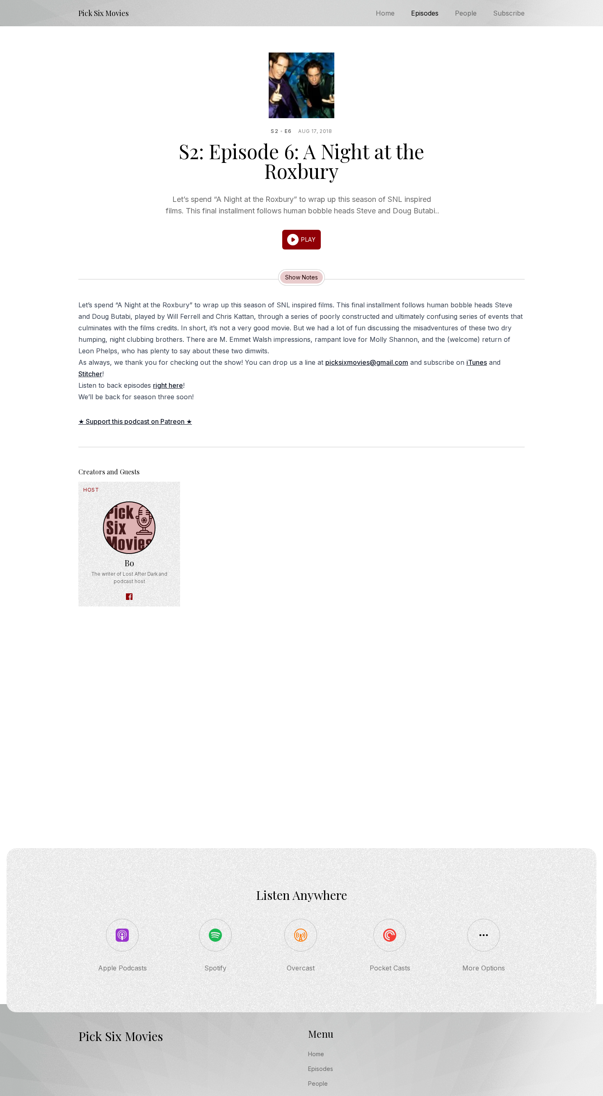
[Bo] (129, 527)
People (466, 13)
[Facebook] (129, 596)
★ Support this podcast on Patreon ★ (135, 421)
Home (385, 13)
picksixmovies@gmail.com (366, 362)
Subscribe (509, 13)
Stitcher (90, 374)
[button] (301, 239)
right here (168, 385)
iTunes (476, 362)
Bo (129, 562)
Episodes (425, 13)
